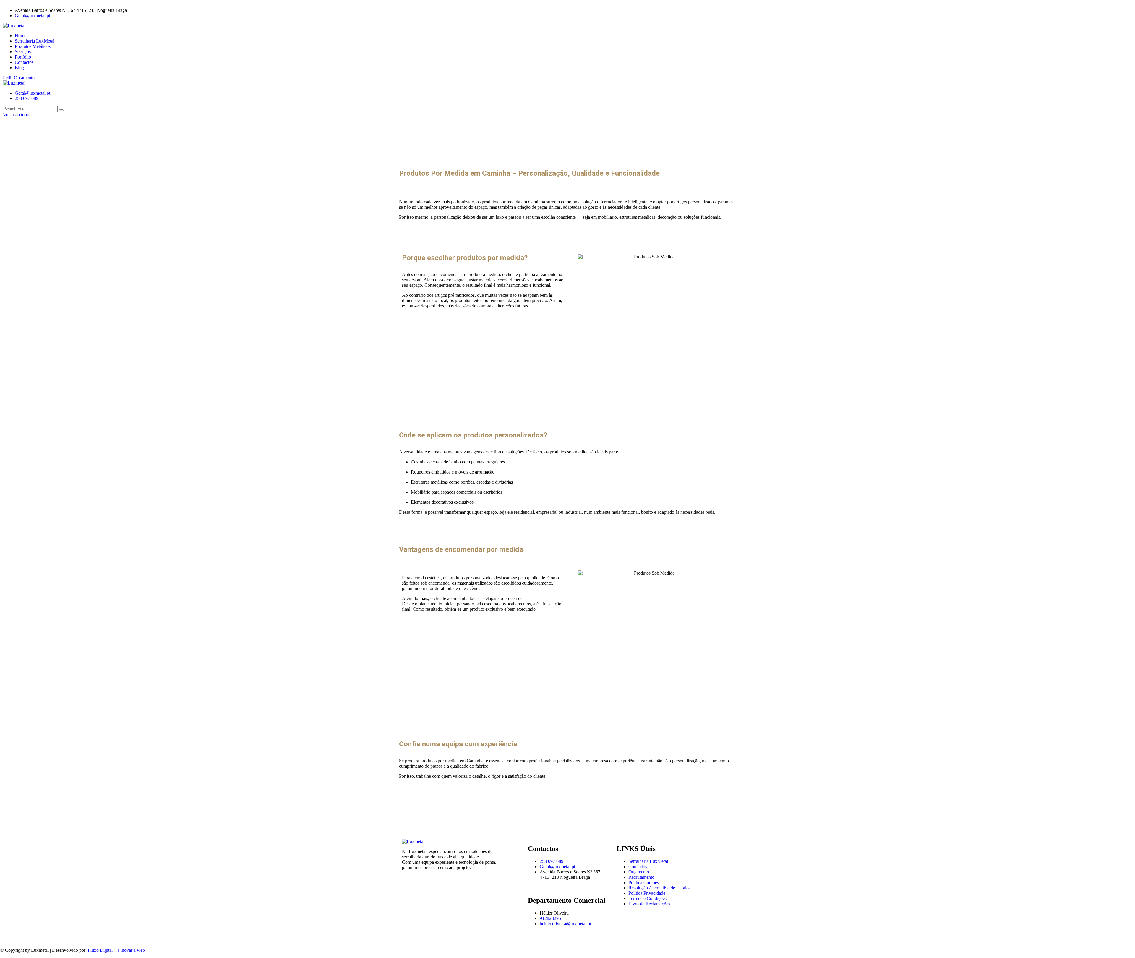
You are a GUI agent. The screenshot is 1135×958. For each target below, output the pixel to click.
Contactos (24, 62)
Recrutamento (641, 877)
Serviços (23, 51)
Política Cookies (643, 882)
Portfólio (23, 56)
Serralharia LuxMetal (34, 40)
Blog (19, 67)
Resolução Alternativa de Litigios (659, 887)
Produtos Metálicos (33, 46)
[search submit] (61, 110)
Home (20, 35)
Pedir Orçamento (19, 77)
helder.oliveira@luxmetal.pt (565, 923)
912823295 (550, 918)
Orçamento (638, 871)
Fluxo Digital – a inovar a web (116, 950)
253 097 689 (26, 98)
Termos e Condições (647, 898)
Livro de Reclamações (649, 903)
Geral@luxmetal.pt (32, 15)
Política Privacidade (646, 893)
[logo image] (14, 82)
